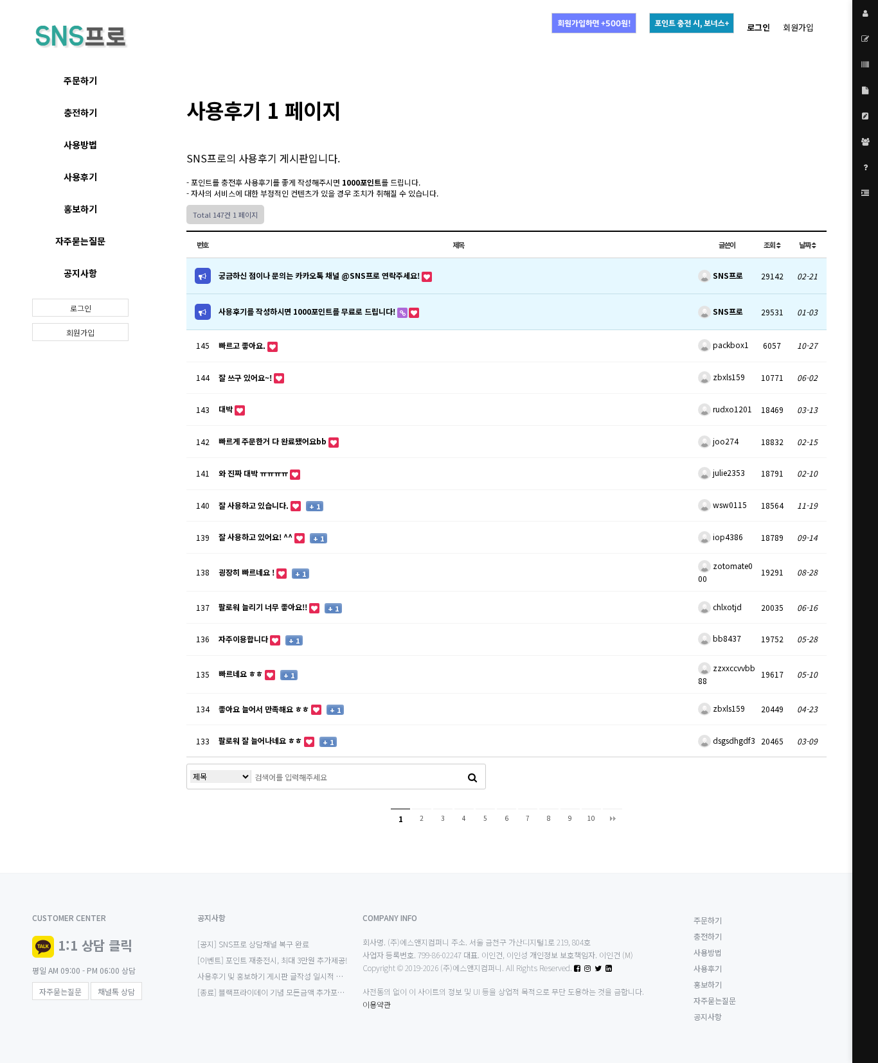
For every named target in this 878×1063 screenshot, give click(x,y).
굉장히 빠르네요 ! (247, 572)
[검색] (472, 776)
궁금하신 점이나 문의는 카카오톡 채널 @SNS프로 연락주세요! (320, 275)
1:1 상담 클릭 (95, 945)
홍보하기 (80, 208)
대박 (227, 408)
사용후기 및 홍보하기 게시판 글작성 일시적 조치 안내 (281, 976)
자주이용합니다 (244, 638)
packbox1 (730, 344)
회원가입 (798, 27)
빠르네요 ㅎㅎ (242, 673)
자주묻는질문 (80, 240)
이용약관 (377, 1004)
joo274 (725, 440)
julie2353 (728, 472)
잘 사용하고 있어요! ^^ (256, 536)
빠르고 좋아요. (243, 345)
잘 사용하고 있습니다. (255, 505)
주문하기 (80, 80)
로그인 (80, 308)
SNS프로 (727, 275)
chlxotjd (726, 606)
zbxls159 (728, 376)
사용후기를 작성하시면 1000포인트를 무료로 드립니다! (308, 311)
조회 (770, 245)
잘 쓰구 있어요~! (246, 377)
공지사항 (80, 273)
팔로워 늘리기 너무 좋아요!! (264, 606)
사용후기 (80, 176)
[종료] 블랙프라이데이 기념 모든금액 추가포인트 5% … (285, 992)
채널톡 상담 (116, 991)
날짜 (805, 245)
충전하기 (80, 112)
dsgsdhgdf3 (733, 740)
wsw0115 (729, 504)
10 (591, 818)
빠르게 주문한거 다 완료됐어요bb (273, 440)
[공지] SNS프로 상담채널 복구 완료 (253, 943)
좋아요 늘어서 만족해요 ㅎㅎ (265, 708)
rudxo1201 (731, 408)
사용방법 (80, 144)
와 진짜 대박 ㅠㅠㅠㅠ (254, 473)
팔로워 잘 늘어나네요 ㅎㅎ (261, 740)
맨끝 (612, 818)
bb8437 (726, 638)
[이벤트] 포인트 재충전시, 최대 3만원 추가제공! (272, 959)
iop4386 (727, 536)
